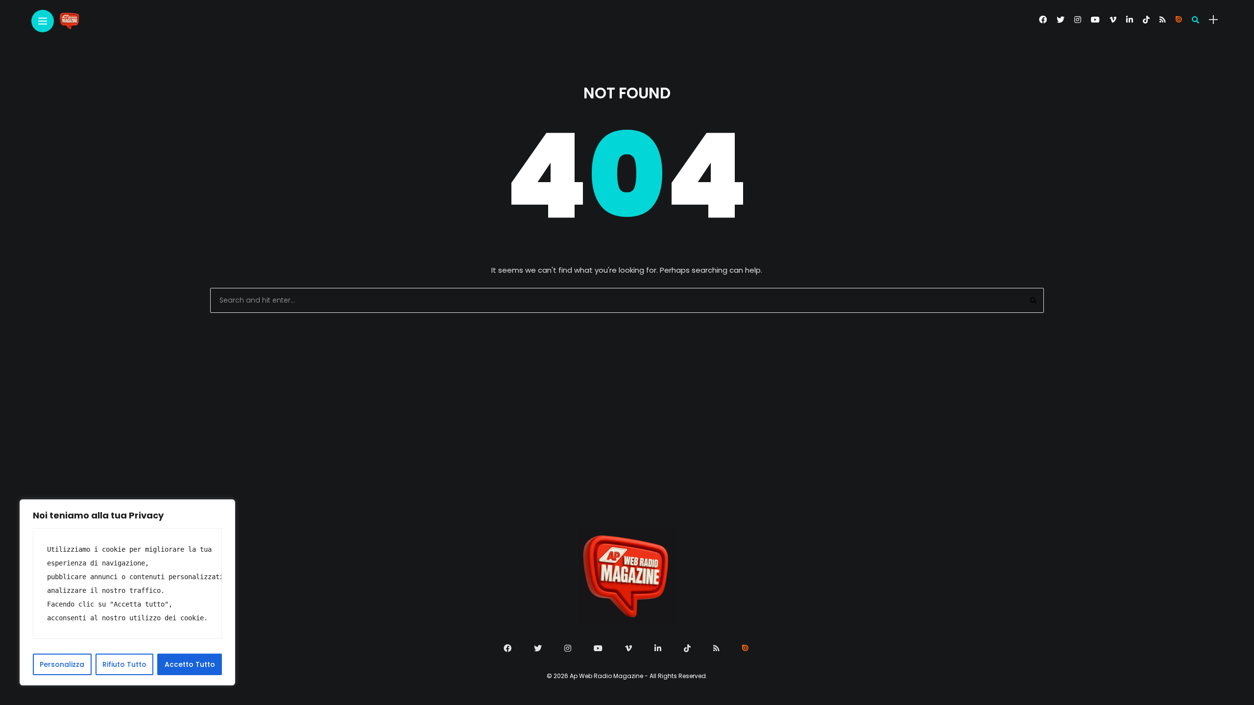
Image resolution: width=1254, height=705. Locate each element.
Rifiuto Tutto (124, 664)
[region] (127, 592)
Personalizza (62, 664)
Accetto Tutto (190, 664)
